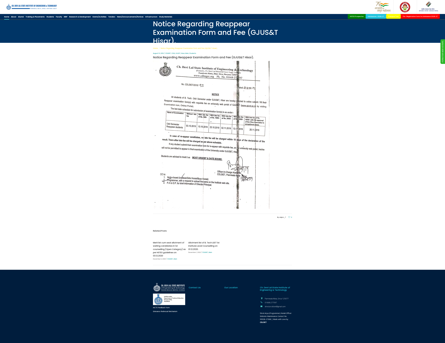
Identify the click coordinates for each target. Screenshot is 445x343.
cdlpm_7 (282, 217)
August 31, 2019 (158, 53)
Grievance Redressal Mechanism (165, 311)
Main (187, 53)
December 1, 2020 (194, 252)
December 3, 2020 (159, 259)
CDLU (173, 53)
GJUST (178, 53)
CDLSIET (168, 53)
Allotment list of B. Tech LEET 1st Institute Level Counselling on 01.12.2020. (203, 246)
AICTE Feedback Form (161, 307)
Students (192, 53)
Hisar (183, 53)
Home (155, 48)
